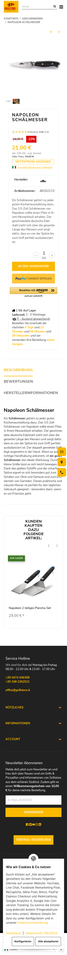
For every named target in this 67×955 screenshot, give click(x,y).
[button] (33, 132)
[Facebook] (27, 824)
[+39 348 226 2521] (61, 472)
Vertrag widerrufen (33, 840)
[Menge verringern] (36, 255)
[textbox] (29, 949)
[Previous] (48, 546)
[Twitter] (30, 824)
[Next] (57, 546)
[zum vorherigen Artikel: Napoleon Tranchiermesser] (51, 31)
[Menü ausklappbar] (61, 6)
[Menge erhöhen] (52, 255)
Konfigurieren (22, 941)
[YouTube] (33, 824)
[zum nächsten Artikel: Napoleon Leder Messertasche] (59, 31)
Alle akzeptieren (48, 941)
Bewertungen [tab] (18, 381)
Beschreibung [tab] (18, 370)
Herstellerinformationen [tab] (31, 392)
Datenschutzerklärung (32, 922)
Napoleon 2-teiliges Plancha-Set (30, 608)
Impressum (13, 933)
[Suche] (54, 7)
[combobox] (29, 949)
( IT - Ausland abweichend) (31, 319)
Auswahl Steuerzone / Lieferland (34, 167)
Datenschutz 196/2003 (41, 933)
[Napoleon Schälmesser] (33, 66)
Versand (37, 153)
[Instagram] (36, 824)
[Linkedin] (39, 824)
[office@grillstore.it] (61, 452)
